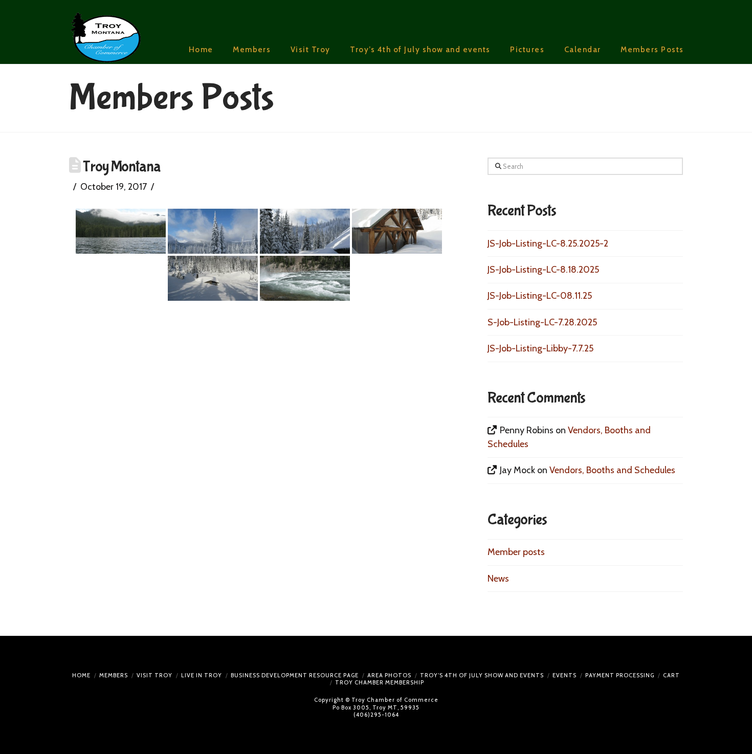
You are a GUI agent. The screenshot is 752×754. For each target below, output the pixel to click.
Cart (671, 675)
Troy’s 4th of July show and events (482, 675)
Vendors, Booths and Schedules (612, 470)
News (498, 578)
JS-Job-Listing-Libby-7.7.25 (540, 348)
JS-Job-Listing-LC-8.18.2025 (543, 269)
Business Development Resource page (295, 675)
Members (113, 675)
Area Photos (389, 675)
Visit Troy (154, 675)
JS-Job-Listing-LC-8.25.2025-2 (548, 243)
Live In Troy (201, 675)
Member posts (516, 552)
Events (564, 675)
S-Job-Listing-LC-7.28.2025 (542, 322)
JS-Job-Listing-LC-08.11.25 (540, 295)
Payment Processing (619, 675)
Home (81, 675)
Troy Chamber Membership (379, 682)
